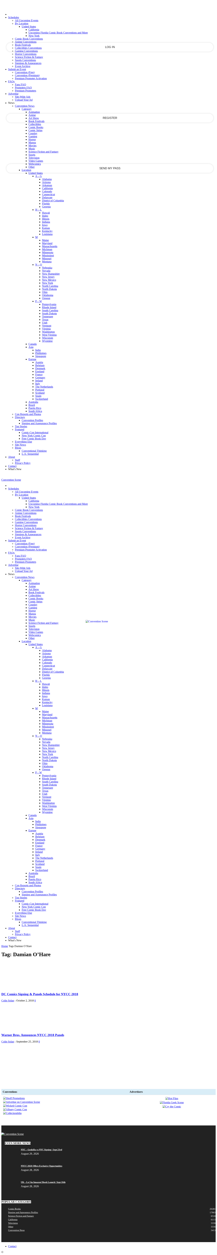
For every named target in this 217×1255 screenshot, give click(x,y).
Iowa (44, 224)
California (33, 29)
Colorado (47, 191)
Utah (44, 322)
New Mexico (49, 279)
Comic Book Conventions (29, 38)
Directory (20, 417)
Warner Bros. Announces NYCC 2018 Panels (32, 1035)
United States (29, 26)
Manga (32, 142)
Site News (20, 444)
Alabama (47, 179)
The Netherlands (44, 386)
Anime (32, 115)
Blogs (18, 447)
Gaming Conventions (26, 51)
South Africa (35, 411)
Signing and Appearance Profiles (39, 423)
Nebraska (47, 267)
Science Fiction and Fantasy (43, 151)
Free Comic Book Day (34, 438)
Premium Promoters (25, 90)
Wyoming (47, 340)
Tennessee (47, 316)
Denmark (40, 368)
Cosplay (32, 133)
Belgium (39, 365)
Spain (38, 395)
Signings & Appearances (28, 63)
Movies (32, 145)
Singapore (40, 356)
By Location (21, 23)
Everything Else (23, 441)
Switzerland (41, 398)
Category (27, 109)
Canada (32, 344)
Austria (39, 362)
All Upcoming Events (26, 20)
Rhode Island (49, 307)
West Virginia (49, 334)
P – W (38, 301)
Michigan (47, 249)
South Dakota (49, 313)
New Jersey (48, 276)
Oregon (46, 298)
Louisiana (47, 234)
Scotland (40, 392)
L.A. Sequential (30, 453)
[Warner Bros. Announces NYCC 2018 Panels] (26, 1028)
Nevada (46, 270)
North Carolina (50, 286)
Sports (31, 154)
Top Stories (21, 426)
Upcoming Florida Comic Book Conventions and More (58, 32)
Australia (33, 402)
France (39, 374)
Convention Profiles (32, 420)
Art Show (33, 118)
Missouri (46, 258)
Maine (45, 240)
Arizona (46, 182)
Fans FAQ (20, 84)
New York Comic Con (34, 435)
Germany (40, 377)
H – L (38, 209)
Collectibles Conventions (28, 47)
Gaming (32, 136)
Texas (45, 319)
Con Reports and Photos (28, 414)
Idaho (45, 215)
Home (4, 946)
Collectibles (34, 124)
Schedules (13, 17)
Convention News (24, 105)
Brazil (31, 405)
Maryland (47, 243)
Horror (32, 139)
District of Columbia (53, 200)
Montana (47, 261)
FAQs (11, 81)
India (38, 350)
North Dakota (49, 289)
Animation (34, 112)
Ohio (44, 292)
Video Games (35, 160)
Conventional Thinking (34, 450)
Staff (17, 460)
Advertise (13, 93)
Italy (37, 383)
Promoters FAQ (23, 87)
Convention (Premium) (27, 75)
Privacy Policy (23, 463)
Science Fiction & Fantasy (29, 57)
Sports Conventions (25, 60)
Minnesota (47, 252)
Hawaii (46, 212)
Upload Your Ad (24, 99)
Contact (12, 466)
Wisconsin (47, 337)
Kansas (46, 228)
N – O (38, 264)
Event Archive (22, 66)
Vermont (46, 325)
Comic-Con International (35, 432)
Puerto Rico (34, 408)
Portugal (39, 389)
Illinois (45, 218)
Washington (48, 331)
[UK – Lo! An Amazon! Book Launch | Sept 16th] (73, 1182)
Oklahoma (47, 295)
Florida (46, 203)
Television (34, 157)
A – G (38, 176)
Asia (30, 347)
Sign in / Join (8, 476)
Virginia (46, 328)
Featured (19, 429)
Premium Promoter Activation (31, 78)
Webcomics (34, 163)
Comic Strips (35, 130)
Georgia (46, 206)
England (39, 371)
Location (26, 170)
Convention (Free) (25, 72)
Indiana (46, 221)
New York (34, 35)
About (11, 456)
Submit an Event (17, 69)
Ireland (39, 380)
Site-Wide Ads (22, 96)
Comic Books (35, 127)
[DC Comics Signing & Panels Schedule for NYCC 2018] (26, 987)
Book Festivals (23, 44)
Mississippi (48, 255)
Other (31, 167)
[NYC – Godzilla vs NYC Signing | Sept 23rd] (9, 1150)
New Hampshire (51, 273)
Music (31, 148)
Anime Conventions (25, 41)
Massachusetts (49, 246)
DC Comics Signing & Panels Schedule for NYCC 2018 (39, 994)
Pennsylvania (49, 304)
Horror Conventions (25, 54)
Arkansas (47, 185)
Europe (32, 359)
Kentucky (47, 231)
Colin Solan (7, 1000)
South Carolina (50, 310)
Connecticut (48, 194)
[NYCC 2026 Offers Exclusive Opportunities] (65, 1165)
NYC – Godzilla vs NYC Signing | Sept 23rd (41, 1149)
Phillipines (40, 353)
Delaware (47, 197)
